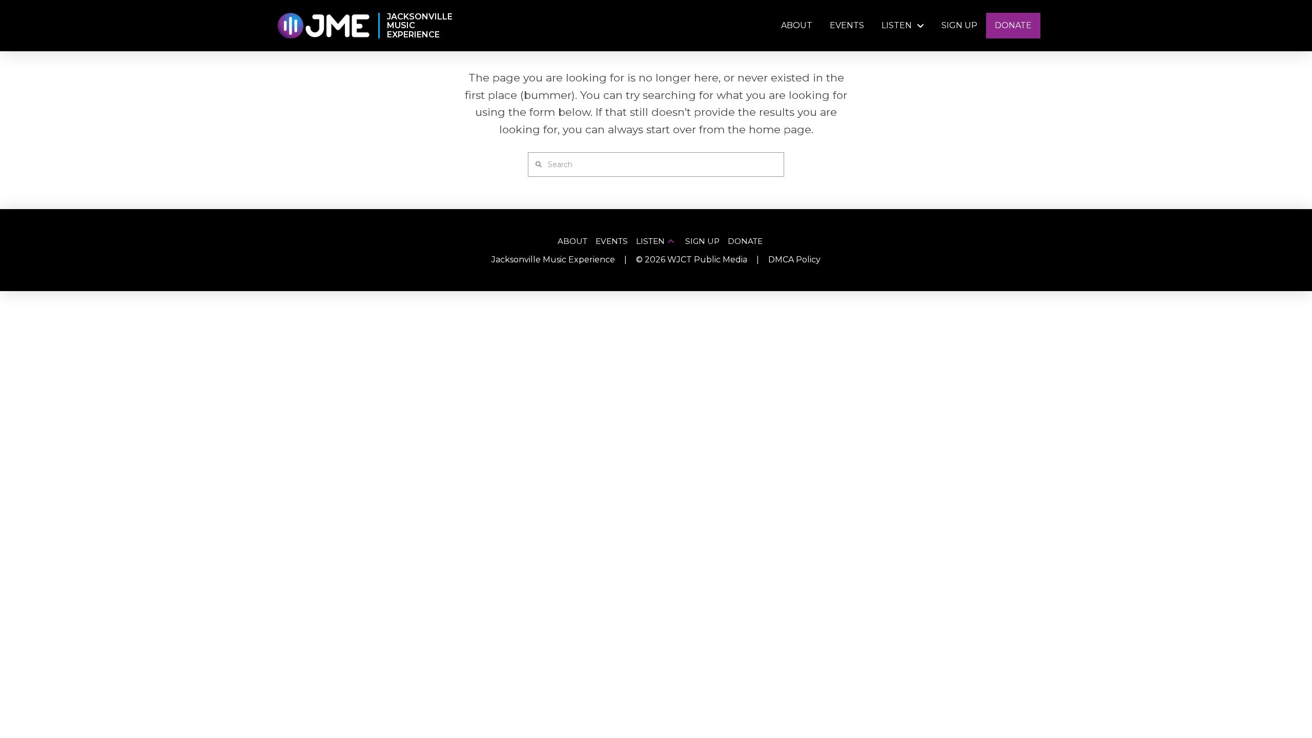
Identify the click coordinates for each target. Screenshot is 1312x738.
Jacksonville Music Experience (553, 259)
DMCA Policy (794, 259)
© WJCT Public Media (691, 259)
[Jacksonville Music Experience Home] (323, 26)
